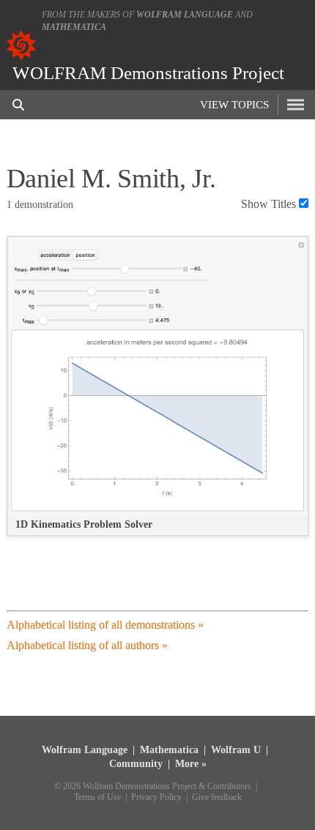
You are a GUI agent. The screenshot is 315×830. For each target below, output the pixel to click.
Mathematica (74, 27)
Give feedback (217, 797)
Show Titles (268, 204)
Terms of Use (97, 797)
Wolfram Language (184, 15)
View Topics (234, 105)
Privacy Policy (156, 797)
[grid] (158, 394)
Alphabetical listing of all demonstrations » (105, 624)
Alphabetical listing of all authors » (87, 645)
